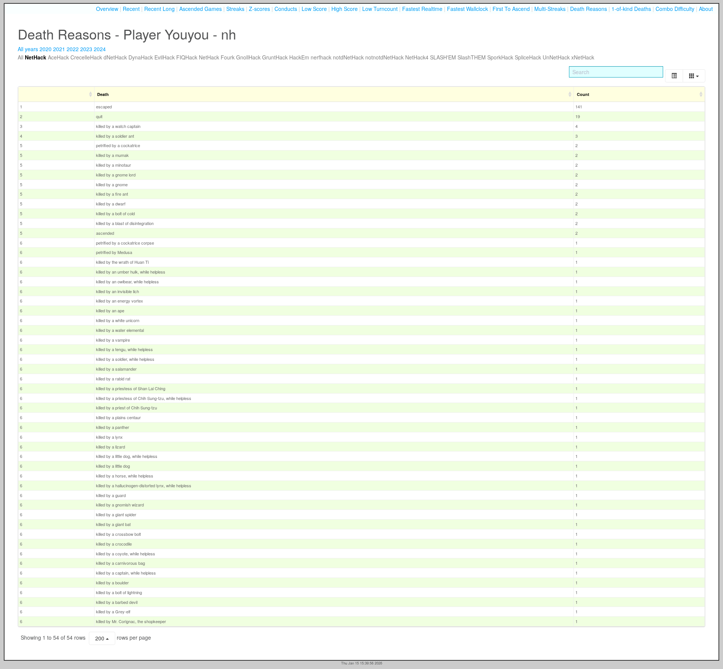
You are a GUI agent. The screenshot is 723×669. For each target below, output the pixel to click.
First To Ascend (511, 8)
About (706, 8)
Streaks (235, 8)
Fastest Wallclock (467, 8)
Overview (107, 8)
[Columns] (694, 75)
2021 (59, 49)
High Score (344, 8)
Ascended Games (200, 8)
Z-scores (259, 8)
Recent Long (159, 8)
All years (28, 49)
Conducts (286, 8)
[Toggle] (674, 75)
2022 (73, 49)
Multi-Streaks (550, 8)
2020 (46, 49)
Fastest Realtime (422, 8)
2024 (100, 49)
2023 (86, 49)
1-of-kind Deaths (631, 8)
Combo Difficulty (675, 8)
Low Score (314, 8)
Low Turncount (380, 8)
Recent (131, 8)
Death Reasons (588, 8)
